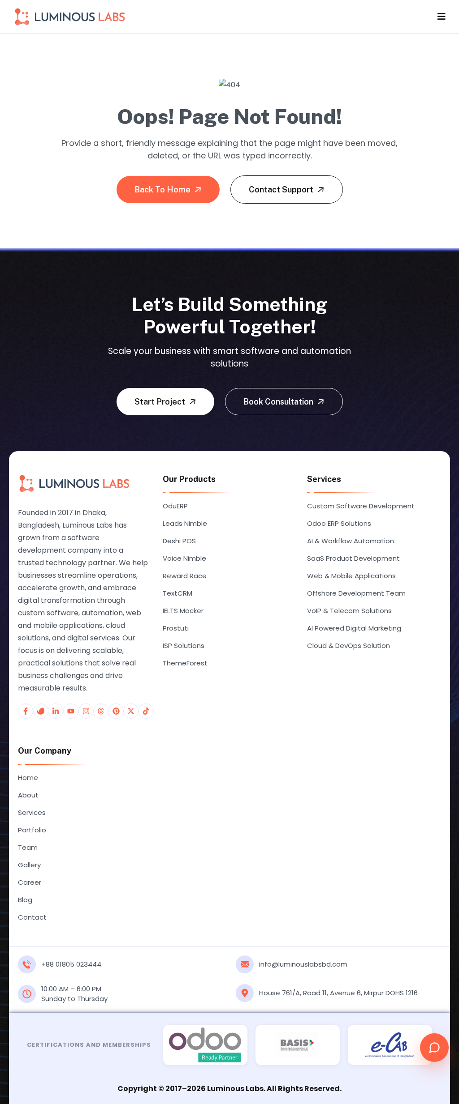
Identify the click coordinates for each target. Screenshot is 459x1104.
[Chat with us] (434, 1047)
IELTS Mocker (183, 610)
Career (29, 882)
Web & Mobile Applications (351, 575)
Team (28, 847)
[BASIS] (297, 1045)
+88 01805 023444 (71, 964)
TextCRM (177, 593)
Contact (32, 917)
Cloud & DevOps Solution (348, 645)
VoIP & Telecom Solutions (349, 610)
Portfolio (32, 830)
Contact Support (282, 189)
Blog (25, 899)
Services (32, 812)
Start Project (160, 401)
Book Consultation (279, 401)
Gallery (29, 865)
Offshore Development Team (356, 593)
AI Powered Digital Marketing (354, 628)
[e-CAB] (390, 1045)
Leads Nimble (185, 523)
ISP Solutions (183, 645)
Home (28, 777)
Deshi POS (179, 541)
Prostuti (176, 628)
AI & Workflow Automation (350, 541)
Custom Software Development (361, 506)
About (28, 795)
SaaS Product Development (353, 558)
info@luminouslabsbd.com (303, 964)
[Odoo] (205, 1045)
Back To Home (163, 189)
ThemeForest (185, 663)
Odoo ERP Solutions (339, 523)
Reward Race (185, 575)
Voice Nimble (184, 558)
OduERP (175, 506)
